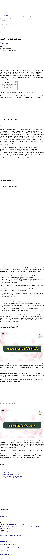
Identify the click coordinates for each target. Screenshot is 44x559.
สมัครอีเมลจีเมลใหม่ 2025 (5, 541)
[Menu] (0, 32)
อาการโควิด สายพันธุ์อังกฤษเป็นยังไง (10, 474)
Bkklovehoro (5, 43)
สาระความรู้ (4, 24)
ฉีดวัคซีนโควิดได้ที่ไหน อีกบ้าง (8, 89)
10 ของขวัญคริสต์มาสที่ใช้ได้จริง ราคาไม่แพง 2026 (11, 535)
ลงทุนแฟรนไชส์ (5, 27)
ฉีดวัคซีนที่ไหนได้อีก (6, 526)
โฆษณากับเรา (4, 30)
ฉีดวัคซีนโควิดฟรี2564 (20, 526)
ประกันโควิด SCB (6, 472)
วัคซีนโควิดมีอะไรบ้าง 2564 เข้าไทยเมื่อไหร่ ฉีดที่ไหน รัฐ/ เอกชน (12, 524)
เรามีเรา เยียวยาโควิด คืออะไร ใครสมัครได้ (12, 476)
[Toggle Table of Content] (15, 82)
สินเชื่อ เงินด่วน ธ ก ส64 (4, 516)
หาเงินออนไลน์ (5, 25)
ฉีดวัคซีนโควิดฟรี (13, 526)
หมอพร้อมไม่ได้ (9, 528)
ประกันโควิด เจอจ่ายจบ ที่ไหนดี (9, 478)
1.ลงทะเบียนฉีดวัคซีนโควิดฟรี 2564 (9, 84)
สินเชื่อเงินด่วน (5, 23)
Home (3, 20)
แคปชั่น (3, 21)
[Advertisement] (22, 7)
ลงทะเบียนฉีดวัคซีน (28, 526)
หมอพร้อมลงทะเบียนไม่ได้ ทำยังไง (9, 87)
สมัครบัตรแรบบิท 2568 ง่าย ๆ (6, 554)
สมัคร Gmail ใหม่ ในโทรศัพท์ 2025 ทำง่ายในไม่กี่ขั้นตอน (11, 548)
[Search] (10, 18)
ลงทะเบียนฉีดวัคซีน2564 (36, 526)
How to (6, 35)
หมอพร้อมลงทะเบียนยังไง (7, 85)
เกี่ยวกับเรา (4, 28)
